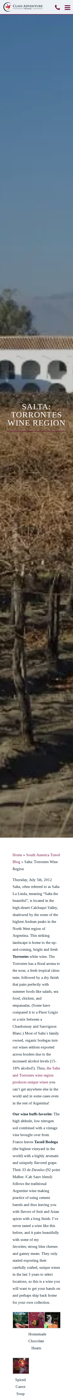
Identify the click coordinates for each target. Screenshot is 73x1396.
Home (17, 855)
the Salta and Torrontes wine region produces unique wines (36, 1075)
